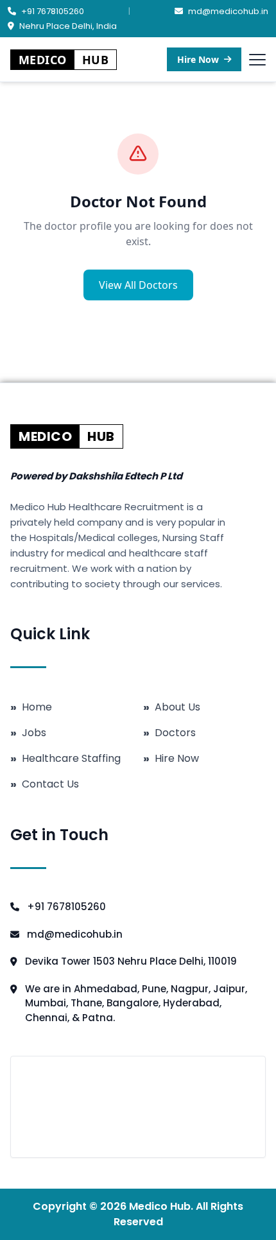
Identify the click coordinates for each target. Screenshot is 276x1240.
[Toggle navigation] (257, 59)
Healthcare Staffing (65, 758)
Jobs (28, 733)
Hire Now (198, 59)
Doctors (169, 733)
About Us (171, 707)
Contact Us (44, 784)
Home (31, 707)
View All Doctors (138, 285)
